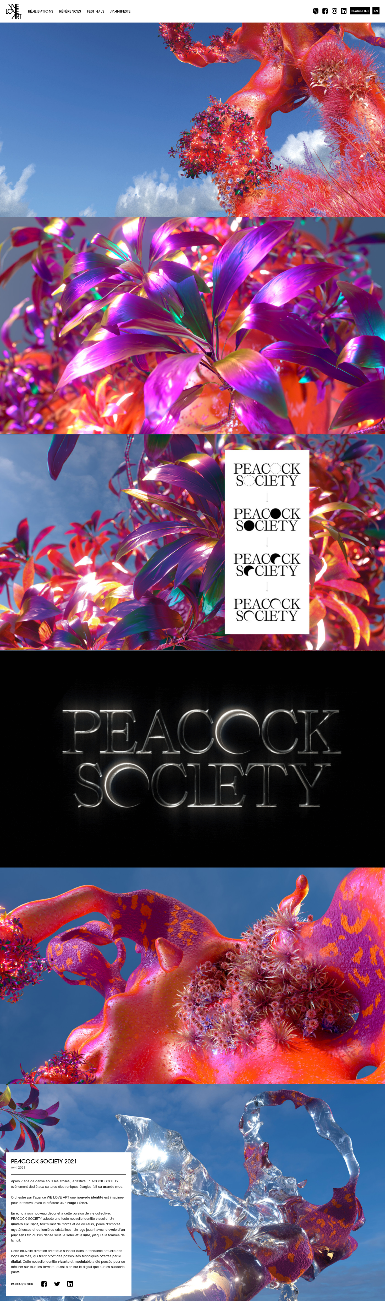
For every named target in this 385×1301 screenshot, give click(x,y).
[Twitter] (57, 1284)
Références (70, 11)
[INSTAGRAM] (333, 11)
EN (376, 10)
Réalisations (40, 11)
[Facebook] (44, 1284)
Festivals (95, 11)
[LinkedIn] (70, 1284)
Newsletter (359, 10)
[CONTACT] (314, 11)
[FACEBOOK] (324, 11)
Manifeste (120, 11)
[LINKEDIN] (343, 11)
